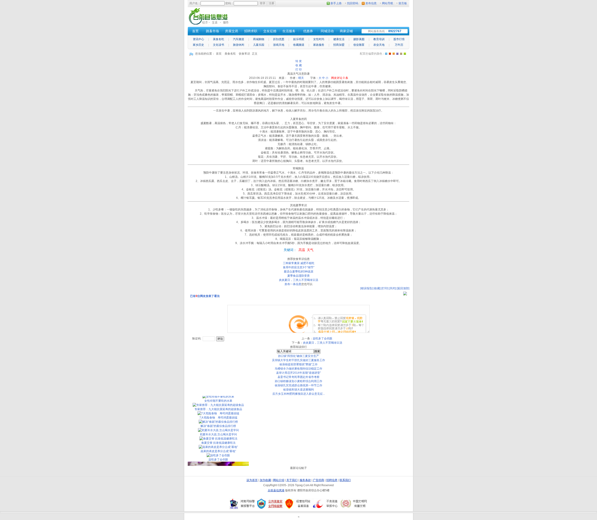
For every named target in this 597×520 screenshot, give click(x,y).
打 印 (298, 69)
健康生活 (338, 39)
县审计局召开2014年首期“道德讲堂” (298, 372)
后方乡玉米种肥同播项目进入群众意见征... (298, 393)
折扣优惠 (278, 39)
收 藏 (298, 65)
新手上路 (336, 3)
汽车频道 (238, 39)
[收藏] (377, 288)
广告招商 (318, 480)
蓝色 (397, 53)
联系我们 (345, 480)
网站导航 (387, 3)
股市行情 (399, 39)
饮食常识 (244, 53)
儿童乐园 (258, 44)
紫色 (393, 53)
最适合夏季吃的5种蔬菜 (298, 271)
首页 (219, 53)
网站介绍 (278, 480)
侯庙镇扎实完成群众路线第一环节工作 (298, 385)
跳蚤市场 (212, 31)
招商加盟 (338, 44)
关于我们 (292, 480)
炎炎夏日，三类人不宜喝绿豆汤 (298, 280)
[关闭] (392, 288)
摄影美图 (358, 39)
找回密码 (352, 3)
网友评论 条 (339, 78)
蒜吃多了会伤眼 (322, 338)
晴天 (301, 78)
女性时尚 (318, 39)
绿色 (405, 53)
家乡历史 (198, 44)
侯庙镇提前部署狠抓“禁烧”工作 (298, 364)
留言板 (403, 3)
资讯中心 (198, 39)
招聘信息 (331, 480)
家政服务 (318, 44)
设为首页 (252, 480)
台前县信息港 (276, 490)
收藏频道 (298, 44)
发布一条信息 (293, 284)
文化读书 (218, 44)
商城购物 (258, 39)
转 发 (298, 61)
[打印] (384, 288)
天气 (310, 250)
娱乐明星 (298, 39)
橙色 (386, 53)
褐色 (401, 53)
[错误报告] (366, 288)
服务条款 (305, 480)
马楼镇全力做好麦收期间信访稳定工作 (298, 368)
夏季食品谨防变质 (298, 275)
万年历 (399, 44)
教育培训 (379, 39)
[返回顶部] (403, 288)
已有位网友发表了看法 (205, 296)
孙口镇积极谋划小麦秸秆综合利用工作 (298, 381)
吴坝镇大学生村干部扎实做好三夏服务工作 (298, 360)
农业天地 (379, 44)
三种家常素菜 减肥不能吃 (298, 263)
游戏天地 (278, 44)
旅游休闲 (238, 44)
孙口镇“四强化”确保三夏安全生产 (298, 356)
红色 (390, 53)
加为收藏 (265, 480)
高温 (301, 250)
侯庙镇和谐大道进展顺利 (298, 389)
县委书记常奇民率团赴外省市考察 (298, 377)
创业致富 (358, 44)
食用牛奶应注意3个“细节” (298, 267)
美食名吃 (218, 39)
